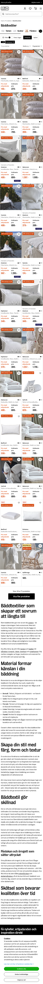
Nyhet (35, 37)
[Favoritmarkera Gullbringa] (40, 546)
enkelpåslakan (23, 873)
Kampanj (27, 37)
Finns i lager (17, 37)
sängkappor (34, 651)
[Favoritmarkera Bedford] (40, 52)
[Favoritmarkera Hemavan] (40, 138)
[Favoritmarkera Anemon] (19, 138)
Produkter (8, 21)
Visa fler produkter (21, 596)
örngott (11, 651)
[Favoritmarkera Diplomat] (19, 282)
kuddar (31, 649)
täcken (22, 649)
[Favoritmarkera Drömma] (40, 502)
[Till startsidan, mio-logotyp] (5, 8)
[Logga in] (25, 8)
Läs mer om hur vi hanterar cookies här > (19, 964)
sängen (31, 623)
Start (2, 21)
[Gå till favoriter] (30, 8)
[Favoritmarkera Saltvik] (40, 373)
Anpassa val (21, 980)
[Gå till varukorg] (35, 8)
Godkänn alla (21, 969)
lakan (17, 651)
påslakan (4, 651)
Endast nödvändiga (21, 974)
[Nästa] (40, 31)
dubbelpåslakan (7, 876)
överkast (23, 651)
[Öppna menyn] (41, 8)
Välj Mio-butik (35, 2)
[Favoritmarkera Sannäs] (19, 52)
